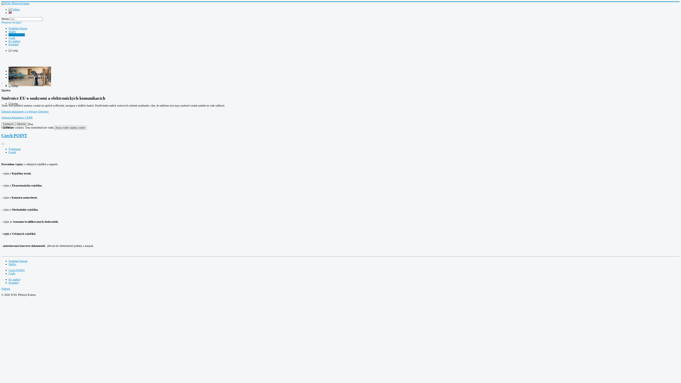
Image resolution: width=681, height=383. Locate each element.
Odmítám (21, 124)
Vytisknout (15, 149)
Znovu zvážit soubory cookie (70, 127)
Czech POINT (17, 34)
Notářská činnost (18, 28)
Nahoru (5, 288)
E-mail (12, 152)
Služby (12, 31)
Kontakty (14, 44)
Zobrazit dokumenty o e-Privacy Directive (25, 111)
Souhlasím (8, 124)
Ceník (12, 38)
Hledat (5, 18)
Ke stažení (14, 41)
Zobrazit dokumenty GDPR (17, 117)
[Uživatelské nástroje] (2, 144)
